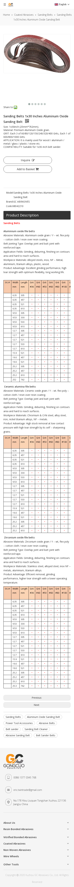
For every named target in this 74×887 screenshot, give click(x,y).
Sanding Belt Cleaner (36, 729)
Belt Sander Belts (45, 735)
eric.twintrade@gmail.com (27, 790)
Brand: (9, 201)
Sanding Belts (13, 717)
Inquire (25, 160)
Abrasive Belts (47, 723)
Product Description (22, 215)
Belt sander (12, 729)
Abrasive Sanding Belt (18, 735)
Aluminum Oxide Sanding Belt (43, 717)
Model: (10, 192)
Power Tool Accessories (19, 723)
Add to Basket (26, 169)
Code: (9, 206)
